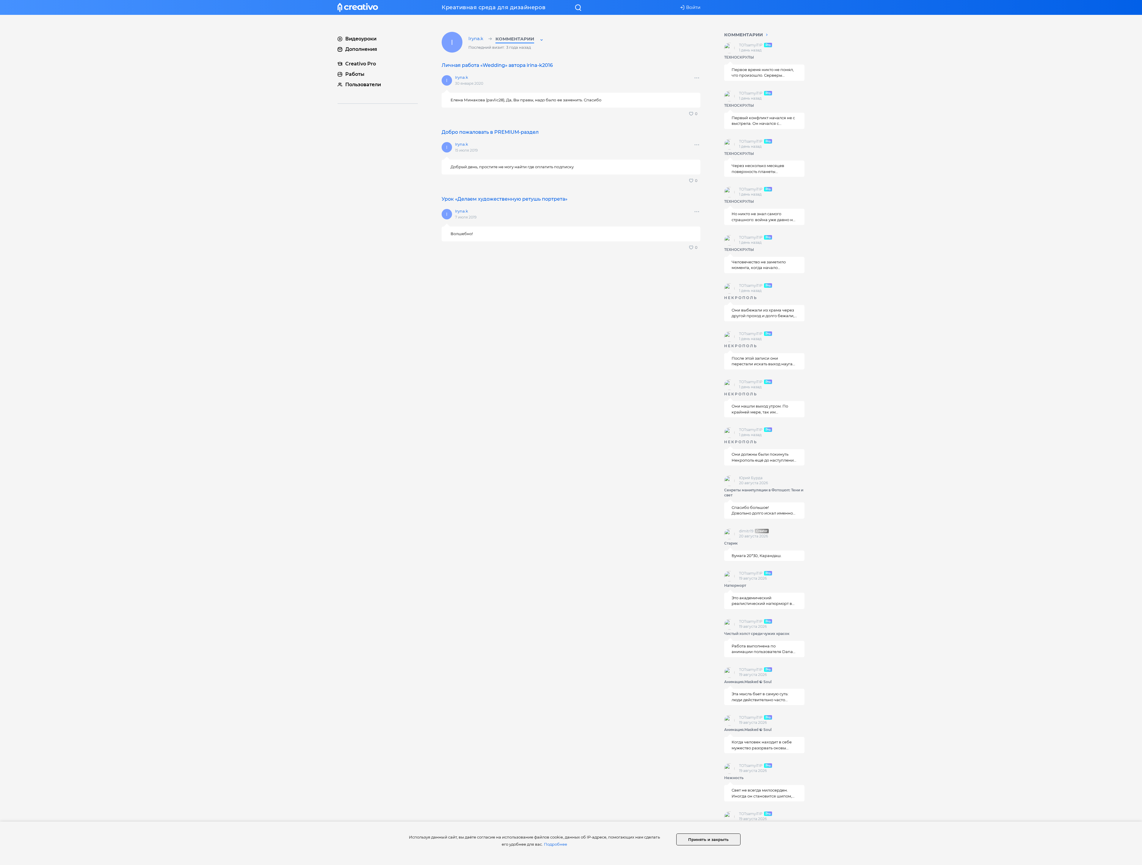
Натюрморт (735, 585)
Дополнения (361, 49)
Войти (693, 7)
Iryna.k (476, 39)
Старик (731, 543)
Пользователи (363, 84)
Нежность (733, 778)
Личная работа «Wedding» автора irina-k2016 (497, 65)
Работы (354, 74)
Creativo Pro (360, 64)
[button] (519, 39)
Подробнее (555, 844)
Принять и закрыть (708, 839)
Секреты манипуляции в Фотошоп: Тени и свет (763, 492)
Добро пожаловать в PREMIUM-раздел (490, 132)
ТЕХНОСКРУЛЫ (739, 57)
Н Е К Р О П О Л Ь (740, 297)
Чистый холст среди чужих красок (756, 633)
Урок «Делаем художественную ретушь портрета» (504, 199)
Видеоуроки (361, 39)
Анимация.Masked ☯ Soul (747, 682)
